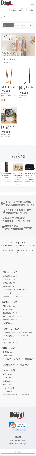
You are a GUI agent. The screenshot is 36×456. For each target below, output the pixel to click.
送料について (7, 309)
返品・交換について (10, 343)
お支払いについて (9, 283)
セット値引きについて (11, 293)
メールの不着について (11, 391)
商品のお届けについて (11, 306)
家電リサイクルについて (11, 339)
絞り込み (18, 452)
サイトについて (8, 388)
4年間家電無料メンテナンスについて (16, 336)
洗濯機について (8, 352)
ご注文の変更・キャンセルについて (15, 290)
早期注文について (9, 279)
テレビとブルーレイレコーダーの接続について (18, 360)
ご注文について (8, 374)
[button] (14, 184)
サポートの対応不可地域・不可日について (17, 332)
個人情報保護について (17, 440)
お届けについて (8, 377)
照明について (7, 355)
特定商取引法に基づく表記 (18, 444)
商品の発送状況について (11, 319)
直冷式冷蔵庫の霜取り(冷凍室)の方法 (16, 365)
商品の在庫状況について (11, 286)
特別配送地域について (11, 323)
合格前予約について (10, 276)
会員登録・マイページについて (14, 296)
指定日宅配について (10, 313)
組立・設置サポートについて (13, 316)
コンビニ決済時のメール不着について (16, 395)
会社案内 (18, 437)
